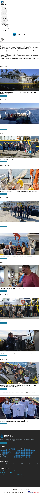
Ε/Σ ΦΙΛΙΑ (1, 40)
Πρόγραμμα (2, 39)
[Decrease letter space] (8, 28)
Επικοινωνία (2, 45)
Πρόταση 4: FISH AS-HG (4, 165)
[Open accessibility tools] (2, 2)
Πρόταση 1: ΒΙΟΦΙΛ (3, 66)
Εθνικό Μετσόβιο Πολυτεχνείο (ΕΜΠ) (6, 472)
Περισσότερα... (3, 129)
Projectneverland (26, 489)
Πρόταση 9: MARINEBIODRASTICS (6, 326)
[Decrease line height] (7, 26)
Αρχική (1, 38)
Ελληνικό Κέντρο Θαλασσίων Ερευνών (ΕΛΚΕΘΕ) (8, 470)
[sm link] (1, 31)
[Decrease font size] (6, 25)
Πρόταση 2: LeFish (3, 99)
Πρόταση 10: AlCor (3, 359)
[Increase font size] (7, 25)
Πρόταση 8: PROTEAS (4, 294)
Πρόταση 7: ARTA (3, 262)
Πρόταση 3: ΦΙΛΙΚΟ (3, 133)
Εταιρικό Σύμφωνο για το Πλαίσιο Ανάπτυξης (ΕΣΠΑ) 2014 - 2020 (11, 474)
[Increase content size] (9, 24)
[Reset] (1, 6)
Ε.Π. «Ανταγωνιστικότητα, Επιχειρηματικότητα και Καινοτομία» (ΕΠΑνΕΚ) (12, 476)
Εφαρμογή (2, 41)
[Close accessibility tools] (2, 6)
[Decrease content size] (8, 24)
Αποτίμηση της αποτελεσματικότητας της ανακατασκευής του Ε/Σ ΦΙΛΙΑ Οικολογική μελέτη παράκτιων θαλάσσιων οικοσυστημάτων (17, 393)
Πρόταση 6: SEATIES (4, 230)
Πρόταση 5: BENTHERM (4, 197)
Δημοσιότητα (2, 44)
